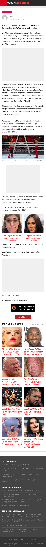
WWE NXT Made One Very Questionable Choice (34, 412)
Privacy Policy (13, 539)
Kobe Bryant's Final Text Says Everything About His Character (33, 351)
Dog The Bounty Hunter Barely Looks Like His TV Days (33, 382)
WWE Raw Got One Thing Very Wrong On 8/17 (12, 412)
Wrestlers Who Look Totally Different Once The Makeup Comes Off (33, 443)
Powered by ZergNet (37, 324)
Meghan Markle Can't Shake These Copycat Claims (34, 238)
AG (13, 16)
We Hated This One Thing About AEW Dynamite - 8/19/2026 (12, 441)
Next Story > (23, 317)
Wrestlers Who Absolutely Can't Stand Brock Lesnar (11, 382)
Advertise (24, 539)
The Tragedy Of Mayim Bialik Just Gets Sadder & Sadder (12, 238)
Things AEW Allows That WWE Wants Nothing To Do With (11, 351)
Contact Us (34, 539)
